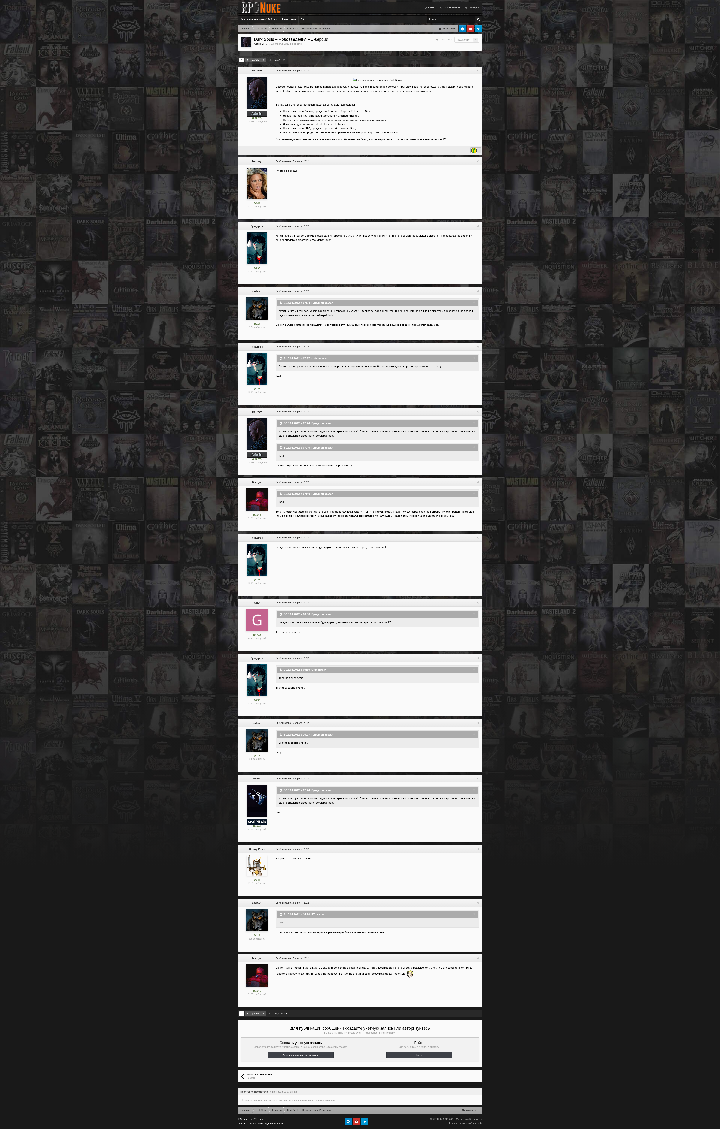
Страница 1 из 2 (277, 60)
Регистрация (289, 19)
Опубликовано (292, 70)
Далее (255, 60)
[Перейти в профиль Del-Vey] (246, 42)
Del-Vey (266, 43)
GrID (257, 602)
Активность (450, 7)
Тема (241, 1123)
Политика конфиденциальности (266, 1123)
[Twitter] (478, 28)
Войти (419, 1055)
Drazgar (257, 482)
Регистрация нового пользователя (300, 1055)
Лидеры (474, 7)
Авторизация (446, 39)
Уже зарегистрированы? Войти (258, 19)
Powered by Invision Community (465, 1123)
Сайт (431, 7)
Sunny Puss (257, 849)
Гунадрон (257, 226)
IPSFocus (258, 1119)
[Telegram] (462, 28)
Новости (297, 43)
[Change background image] (303, 19)
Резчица (257, 161)
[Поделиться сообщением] (478, 70)
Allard (257, 778)
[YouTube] (470, 28)
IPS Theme (243, 1119)
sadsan (257, 291)
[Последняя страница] (263, 60)
